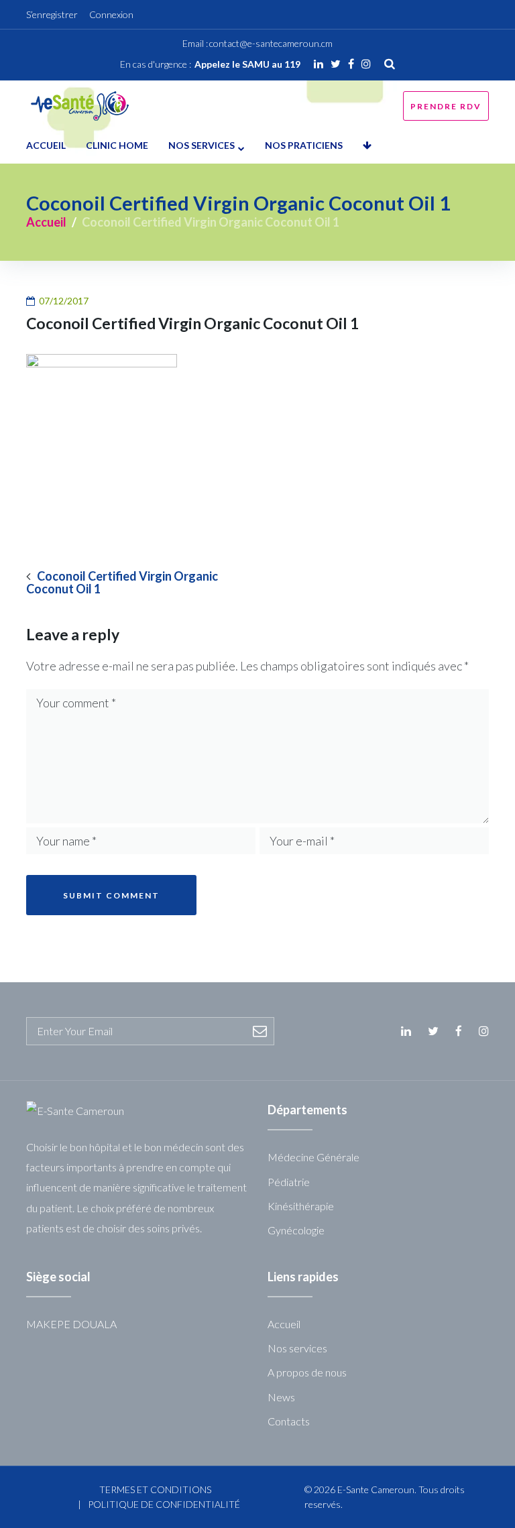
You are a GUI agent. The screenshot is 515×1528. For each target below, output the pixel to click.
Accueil (46, 145)
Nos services (201, 145)
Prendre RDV (445, 106)
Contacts (289, 1421)
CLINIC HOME (117, 145)
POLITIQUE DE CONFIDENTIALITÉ (164, 1504)
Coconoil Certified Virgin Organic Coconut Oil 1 (122, 582)
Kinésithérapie (301, 1205)
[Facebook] (351, 64)
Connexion (111, 14)
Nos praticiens (304, 145)
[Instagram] (366, 64)
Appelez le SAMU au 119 (247, 64)
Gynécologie (296, 1230)
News (281, 1397)
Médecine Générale (313, 1157)
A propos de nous (307, 1372)
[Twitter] (336, 64)
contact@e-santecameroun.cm (271, 43)
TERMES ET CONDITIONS (155, 1489)
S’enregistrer (52, 14)
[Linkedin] (318, 64)
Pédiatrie (289, 1181)
